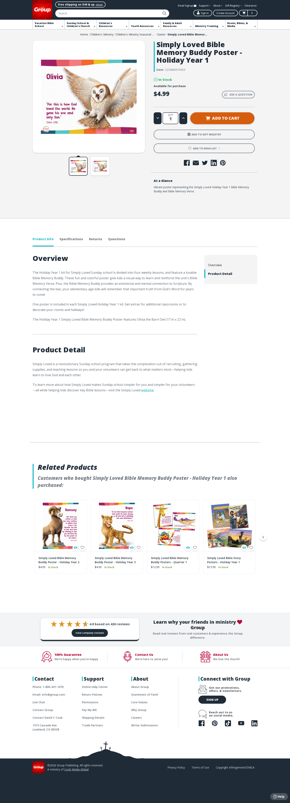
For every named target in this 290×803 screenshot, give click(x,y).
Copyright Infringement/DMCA (235, 767)
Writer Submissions (144, 725)
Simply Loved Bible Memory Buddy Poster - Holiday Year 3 (115, 560)
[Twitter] (205, 163)
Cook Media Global (76, 769)
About (217, 5)
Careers (136, 717)
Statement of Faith (144, 694)
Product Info (43, 239)
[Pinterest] (223, 163)
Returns (95, 239)
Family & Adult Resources (172, 24)
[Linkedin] (214, 163)
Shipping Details (93, 717)
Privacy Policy (176, 767)
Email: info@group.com (49, 694)
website (147, 390)
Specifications (71, 239)
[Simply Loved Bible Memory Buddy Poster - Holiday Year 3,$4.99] (117, 526)
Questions (116, 239)
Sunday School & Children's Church (78, 24)
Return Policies (92, 694)
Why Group (138, 710)
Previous (26, 537)
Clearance (250, 5)
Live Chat (39, 702)
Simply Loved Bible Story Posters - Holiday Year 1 (224, 560)
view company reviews (90, 633)
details (99, 4)
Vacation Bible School (44, 24)
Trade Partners (92, 725)
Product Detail (220, 274)
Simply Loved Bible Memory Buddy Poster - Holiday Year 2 (58, 560)
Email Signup (186, 5)
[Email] (196, 163)
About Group (140, 687)
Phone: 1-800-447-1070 (48, 687)
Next (263, 537)
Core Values (139, 702)
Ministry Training (206, 26)
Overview (215, 265)
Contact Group (43, 710)
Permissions (90, 702)
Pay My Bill (89, 710)
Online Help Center (95, 687)
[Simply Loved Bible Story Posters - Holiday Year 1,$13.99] (229, 526)
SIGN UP (212, 700)
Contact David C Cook (48, 717)
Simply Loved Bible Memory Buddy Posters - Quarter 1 (170, 560)
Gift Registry (232, 5)
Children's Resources (105, 24)
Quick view (76, 548)
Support (204, 5)
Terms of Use (200, 767)
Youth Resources (142, 26)
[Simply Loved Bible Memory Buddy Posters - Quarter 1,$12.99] (173, 526)
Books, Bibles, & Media (237, 24)
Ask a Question (240, 94)
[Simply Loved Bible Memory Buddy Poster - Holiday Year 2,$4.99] (60, 526)
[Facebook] (187, 163)
